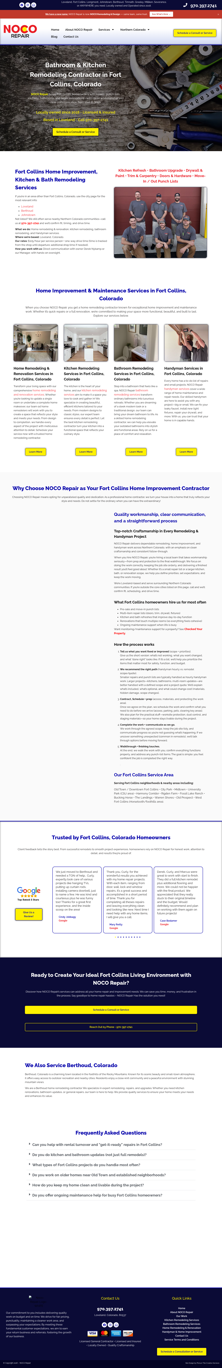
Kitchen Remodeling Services (181, 1320)
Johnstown (28, 215)
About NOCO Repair (78, 29)
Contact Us (70, 36)
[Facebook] (21, 5)
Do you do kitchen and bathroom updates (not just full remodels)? (89, 1155)
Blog (54, 36)
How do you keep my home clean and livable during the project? (88, 1185)
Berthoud (27, 210)
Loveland (27, 206)
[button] (115, 937)
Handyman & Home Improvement (181, 1331)
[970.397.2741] (185, 5)
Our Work (181, 1316)
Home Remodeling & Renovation (181, 1327)
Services (104, 29)
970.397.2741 (203, 5)
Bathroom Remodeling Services (181, 1324)
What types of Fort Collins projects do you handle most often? (86, 1165)
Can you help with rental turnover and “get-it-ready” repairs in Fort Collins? (97, 1144)
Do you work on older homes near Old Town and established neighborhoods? (99, 1175)
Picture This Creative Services (208, 1363)
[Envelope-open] (33, 5)
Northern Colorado (133, 29)
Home (55, 29)
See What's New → (161, 14)
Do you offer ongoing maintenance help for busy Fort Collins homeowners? (97, 1195)
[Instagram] (27, 5)
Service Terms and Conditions (181, 1339)
